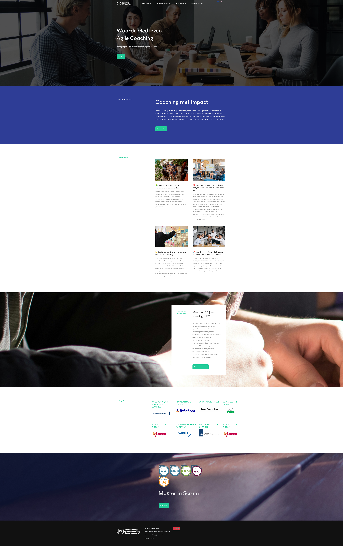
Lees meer (163, 505)
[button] (163, 3)
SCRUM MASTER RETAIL (209, 402)
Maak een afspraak (200, 367)
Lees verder (161, 129)
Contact (176, 529)
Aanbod (120, 56)
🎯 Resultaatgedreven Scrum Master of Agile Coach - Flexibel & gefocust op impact (208, 187)
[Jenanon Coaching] (124, 3)
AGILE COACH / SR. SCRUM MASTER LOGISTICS (160, 404)
